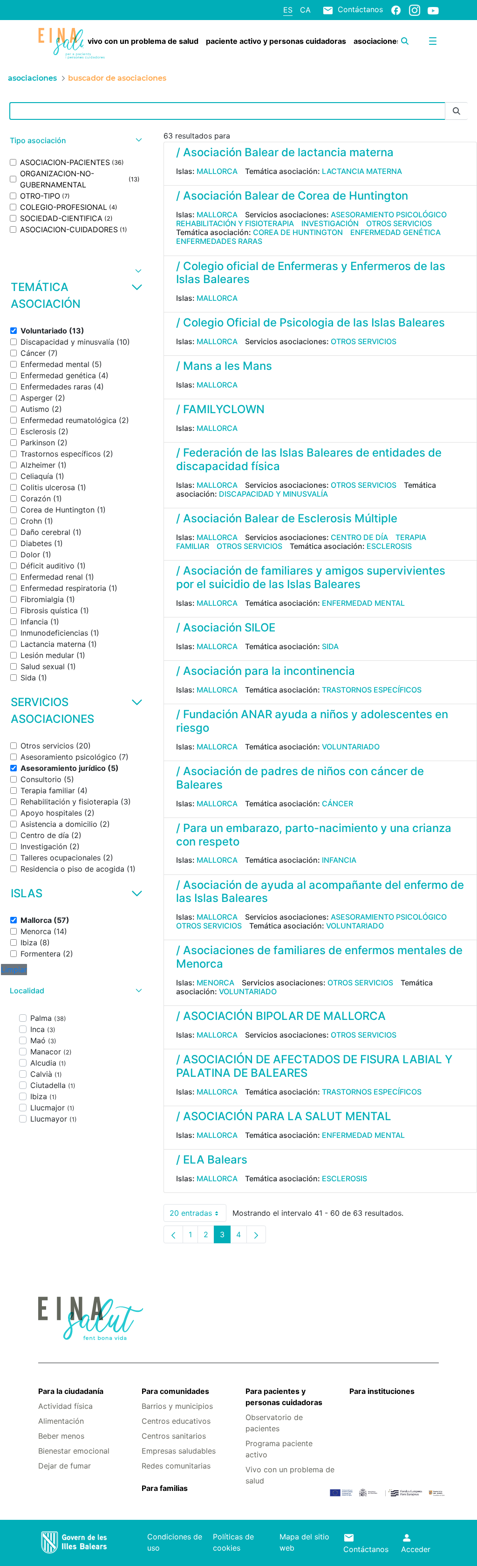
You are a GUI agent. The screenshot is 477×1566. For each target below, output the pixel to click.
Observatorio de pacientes (274, 1423)
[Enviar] (456, 111)
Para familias (165, 1488)
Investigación (330, 223)
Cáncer (337, 803)
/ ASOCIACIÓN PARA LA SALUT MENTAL (283, 1116)
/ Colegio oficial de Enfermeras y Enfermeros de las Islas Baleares (310, 272)
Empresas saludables (179, 1450)
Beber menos (61, 1436)
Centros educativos (176, 1421)
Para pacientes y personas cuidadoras (283, 1396)
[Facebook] (396, 9)
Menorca (215, 982)
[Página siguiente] (256, 1234)
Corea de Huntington (298, 232)
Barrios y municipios (177, 1406)
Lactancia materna (362, 171)
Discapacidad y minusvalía (273, 494)
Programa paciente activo (279, 1449)
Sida (330, 646)
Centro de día (359, 537)
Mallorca (217, 171)
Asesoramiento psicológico (389, 214)
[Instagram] (414, 9)
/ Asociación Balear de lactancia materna (285, 152)
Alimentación (61, 1421)
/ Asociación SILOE (225, 627)
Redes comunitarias (176, 1465)
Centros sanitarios (174, 1436)
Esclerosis (389, 546)
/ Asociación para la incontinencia (265, 671)
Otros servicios (399, 223)
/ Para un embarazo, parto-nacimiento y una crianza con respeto (313, 834)
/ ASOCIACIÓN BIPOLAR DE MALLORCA (281, 1016)
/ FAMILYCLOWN (220, 409)
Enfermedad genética (395, 232)
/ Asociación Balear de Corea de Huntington (292, 195)
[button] (74, 141)
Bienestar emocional (73, 1450)
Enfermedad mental (363, 603)
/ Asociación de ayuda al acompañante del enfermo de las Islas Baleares (320, 891)
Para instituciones (382, 1391)
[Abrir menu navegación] (432, 41)
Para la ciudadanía (70, 1391)
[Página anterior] (173, 1234)
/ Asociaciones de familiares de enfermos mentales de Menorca (319, 956)
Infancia (339, 860)
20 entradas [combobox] (198, 1215)
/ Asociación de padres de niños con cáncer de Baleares (300, 777)
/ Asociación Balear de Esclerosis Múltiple (286, 518)
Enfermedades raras (219, 241)
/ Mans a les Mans (224, 366)
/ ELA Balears (211, 1159)
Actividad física (65, 1406)
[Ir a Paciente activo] (71, 44)
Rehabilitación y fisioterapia (235, 223)
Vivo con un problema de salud (289, 1475)
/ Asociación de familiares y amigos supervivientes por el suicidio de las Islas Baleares (310, 577)
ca (305, 9)
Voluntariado (351, 746)
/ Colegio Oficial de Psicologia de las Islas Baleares (310, 322)
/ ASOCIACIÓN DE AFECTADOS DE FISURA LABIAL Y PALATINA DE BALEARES (314, 1066)
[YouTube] (433, 10)
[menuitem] (143, 41)
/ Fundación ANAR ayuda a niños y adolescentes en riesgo (312, 720)
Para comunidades (175, 1391)
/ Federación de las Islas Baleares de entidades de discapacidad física (309, 459)
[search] (404, 41)
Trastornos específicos (372, 689)
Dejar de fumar (64, 1465)
